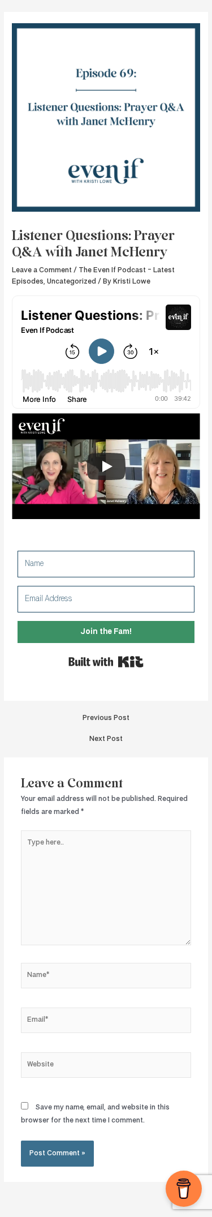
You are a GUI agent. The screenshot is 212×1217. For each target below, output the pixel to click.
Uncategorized (71, 281)
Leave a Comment (42, 270)
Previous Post (106, 718)
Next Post (106, 739)
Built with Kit (106, 662)
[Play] (106, 466)
